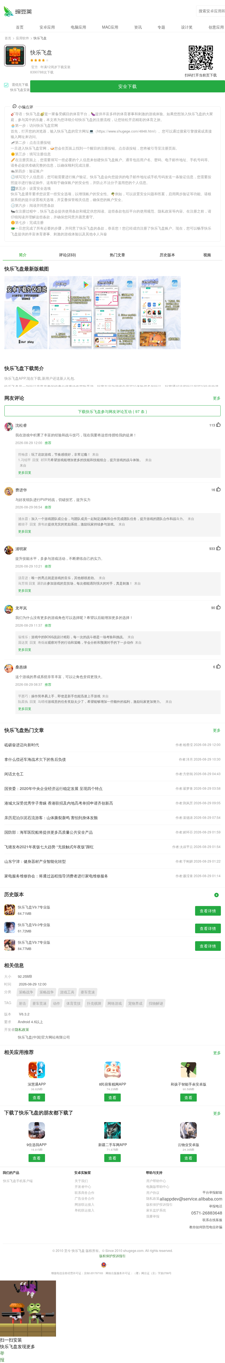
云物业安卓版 (188, 1144)
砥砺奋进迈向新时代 (21, 744)
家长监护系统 (156, 1210)
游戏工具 (67, 992)
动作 (56, 1003)
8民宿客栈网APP (112, 1084)
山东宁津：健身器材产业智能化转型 (35, 861)
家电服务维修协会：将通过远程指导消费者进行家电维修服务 (56, 876)
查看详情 (208, 910)
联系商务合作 (84, 1192)
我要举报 (152, 1216)
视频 (207, 254)
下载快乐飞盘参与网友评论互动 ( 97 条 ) (112, 411)
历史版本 (167, 254)
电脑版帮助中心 (157, 1186)
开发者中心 (83, 1186)
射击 (22, 1003)
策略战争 (26, 992)
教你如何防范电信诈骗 (205, 1226)
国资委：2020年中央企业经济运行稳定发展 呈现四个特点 (53, 788)
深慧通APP (37, 1084)
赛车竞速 (88, 992)
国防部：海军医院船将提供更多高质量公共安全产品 (48, 832)
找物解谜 (156, 1003)
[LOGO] (18, 11)
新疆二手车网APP (112, 1144)
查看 (37, 1097)
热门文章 (117, 254)
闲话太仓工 (14, 774)
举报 (2, 1356)
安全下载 (127, 86)
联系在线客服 (212, 1219)
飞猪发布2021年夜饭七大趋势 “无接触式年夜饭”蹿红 (49, 846)
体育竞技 (73, 1003)
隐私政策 (22, 1029)
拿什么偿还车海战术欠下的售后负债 (35, 759)
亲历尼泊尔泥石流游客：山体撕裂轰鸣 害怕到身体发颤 (51, 817)
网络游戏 (115, 1003)
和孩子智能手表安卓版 (188, 1084)
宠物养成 (135, 1003)
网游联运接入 (84, 1204)
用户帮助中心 (156, 1180)
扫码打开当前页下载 (201, 75)
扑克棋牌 (94, 1003)
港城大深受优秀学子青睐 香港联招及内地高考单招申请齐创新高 (58, 803)
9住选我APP (37, 1144)
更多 (217, 398)
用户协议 (152, 1192)
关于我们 (81, 1180)
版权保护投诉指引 (159, 1204)
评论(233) (67, 254)
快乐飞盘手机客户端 (18, 1180)
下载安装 (64, 66)
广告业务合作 (84, 1198)
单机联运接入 (84, 1210)
